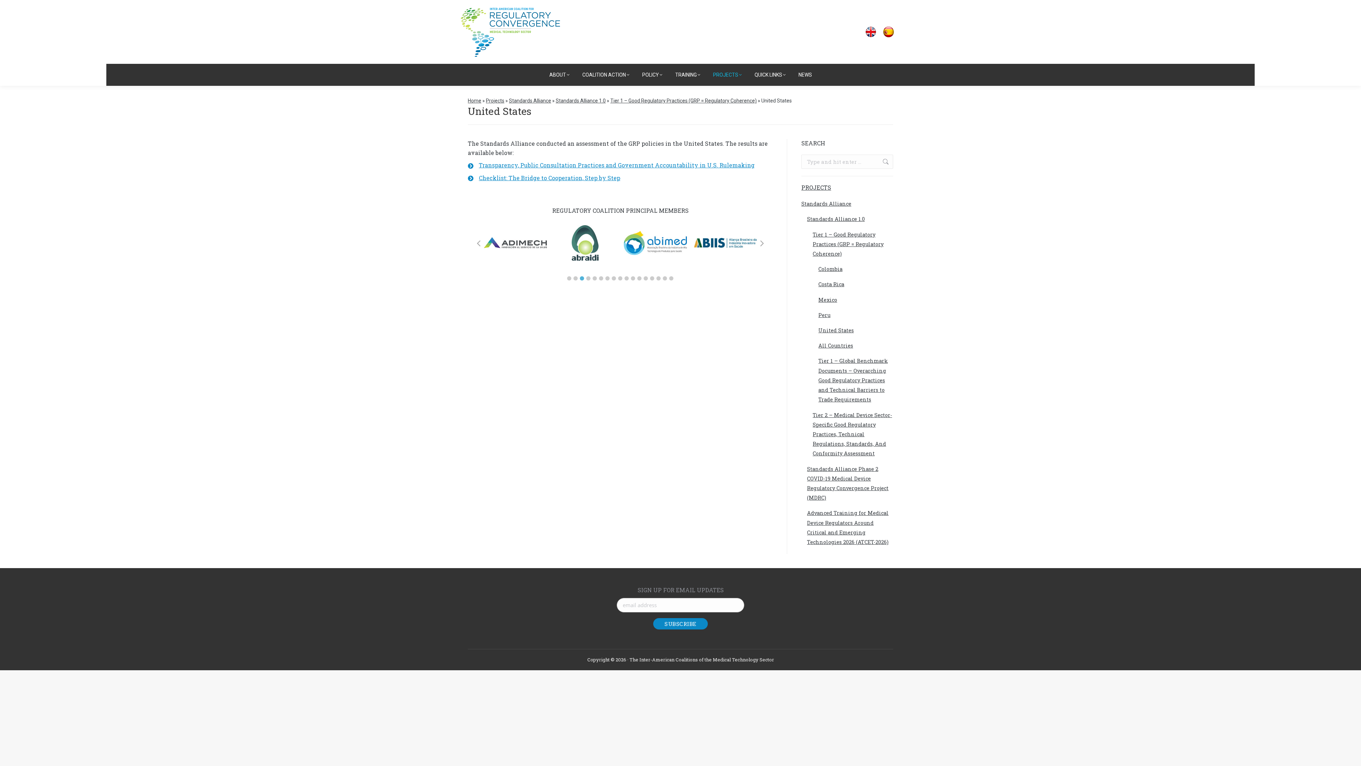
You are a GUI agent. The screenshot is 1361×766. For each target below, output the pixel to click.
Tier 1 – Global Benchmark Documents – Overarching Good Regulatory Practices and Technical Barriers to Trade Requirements (853, 380)
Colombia (830, 269)
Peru (824, 315)
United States (836, 330)
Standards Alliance (530, 101)
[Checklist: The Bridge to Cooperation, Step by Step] (544, 178)
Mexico (827, 299)
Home (474, 101)
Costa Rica (831, 284)
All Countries (835, 345)
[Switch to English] (871, 32)
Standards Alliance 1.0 (581, 101)
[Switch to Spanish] (888, 32)
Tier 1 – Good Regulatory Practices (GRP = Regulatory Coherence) (683, 101)
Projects (495, 101)
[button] (569, 278)
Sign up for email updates (681, 590)
